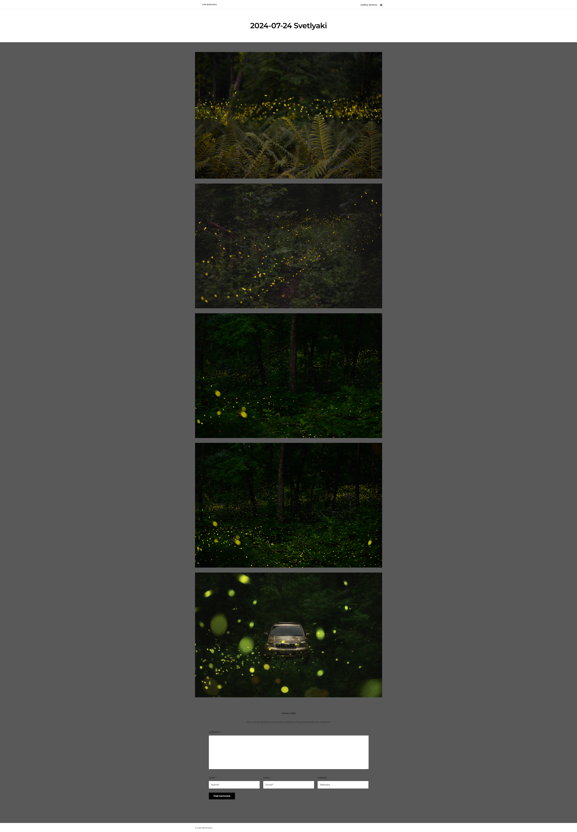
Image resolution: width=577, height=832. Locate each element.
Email (267, 778)
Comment (215, 732)
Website (322, 778)
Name (213, 778)
